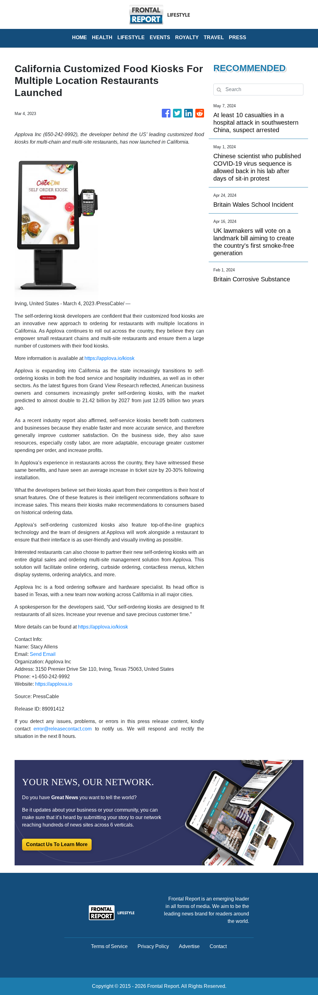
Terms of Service (109, 946)
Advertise (189, 946)
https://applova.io (53, 684)
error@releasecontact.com (63, 728)
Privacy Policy (153, 946)
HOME (79, 37)
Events (160, 37)
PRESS (237, 37)
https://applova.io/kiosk (109, 358)
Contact (218, 946)
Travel (214, 37)
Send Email (43, 654)
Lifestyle (131, 37)
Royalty (187, 37)
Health (102, 37)
